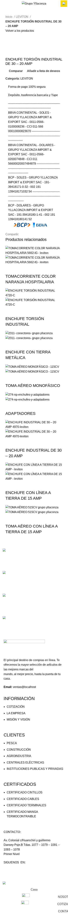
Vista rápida (19, 269)
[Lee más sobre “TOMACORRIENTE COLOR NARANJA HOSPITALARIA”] (10, 269)
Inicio (9, 16)
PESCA (12, 743)
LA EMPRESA (16, 713)
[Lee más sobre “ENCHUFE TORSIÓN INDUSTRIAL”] (10, 311)
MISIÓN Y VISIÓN (18, 719)
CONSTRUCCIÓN (19, 749)
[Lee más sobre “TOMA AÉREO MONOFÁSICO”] (10, 378)
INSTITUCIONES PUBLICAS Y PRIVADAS (35, 768)
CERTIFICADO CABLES (23, 798)
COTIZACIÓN (16, 706)
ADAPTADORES (20, 413)
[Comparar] (29, 269)
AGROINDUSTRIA (19, 756)
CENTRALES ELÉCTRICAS (25, 762)
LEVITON (22, 16)
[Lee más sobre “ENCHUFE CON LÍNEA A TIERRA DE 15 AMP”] (10, 485)
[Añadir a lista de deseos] (39, 269)
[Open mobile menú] (4, 3)
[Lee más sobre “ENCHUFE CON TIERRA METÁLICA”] (10, 344)
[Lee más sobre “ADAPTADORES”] (10, 406)
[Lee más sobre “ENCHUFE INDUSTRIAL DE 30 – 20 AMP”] (10, 443)
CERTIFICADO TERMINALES (26, 805)
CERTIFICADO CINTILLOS (24, 792)
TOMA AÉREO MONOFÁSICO (32, 385)
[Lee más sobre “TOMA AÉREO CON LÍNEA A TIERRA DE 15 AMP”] (10, 519)
